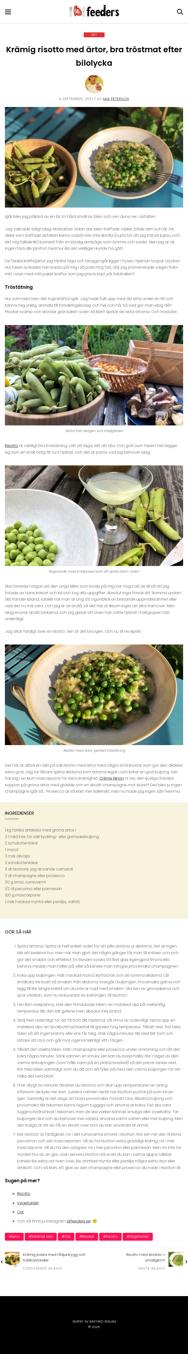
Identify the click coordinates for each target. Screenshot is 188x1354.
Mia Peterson (116, 98)
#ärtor (14, 1236)
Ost (20, 1212)
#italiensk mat (41, 1236)
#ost (66, 1236)
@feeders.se (78, 1221)
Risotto (11, 445)
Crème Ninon (111, 778)
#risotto (110, 1236)
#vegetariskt (138, 1236)
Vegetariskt (28, 1203)
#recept (86, 1236)
